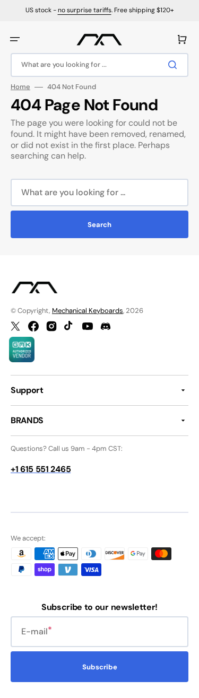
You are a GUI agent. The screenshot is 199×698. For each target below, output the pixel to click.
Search (99, 224)
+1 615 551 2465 (41, 469)
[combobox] (99, 65)
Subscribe (99, 666)
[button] (15, 39)
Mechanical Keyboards (87, 310)
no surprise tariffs (84, 10)
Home (20, 87)
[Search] (174, 64)
